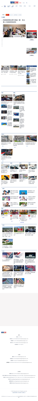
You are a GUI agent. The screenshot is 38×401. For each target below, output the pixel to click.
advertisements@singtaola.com (29, 375)
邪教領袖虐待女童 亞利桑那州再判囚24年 (6, 102)
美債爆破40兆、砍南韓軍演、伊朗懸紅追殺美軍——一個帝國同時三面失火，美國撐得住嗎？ (23, 218)
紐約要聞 (5, 74)
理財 (29, 163)
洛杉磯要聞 (22, 75)
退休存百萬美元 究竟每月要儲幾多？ (32, 171)
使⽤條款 (20, 392)
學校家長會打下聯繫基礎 (22, 180)
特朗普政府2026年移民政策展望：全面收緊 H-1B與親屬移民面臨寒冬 (7, 287)
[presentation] (14, 30)
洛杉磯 (20, 75)
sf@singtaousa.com (22, 356)
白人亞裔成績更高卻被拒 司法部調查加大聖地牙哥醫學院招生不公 (33, 75)
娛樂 (3, 188)
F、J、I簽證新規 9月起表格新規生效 (7, 260)
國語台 (24, 2)
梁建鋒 (3, 217)
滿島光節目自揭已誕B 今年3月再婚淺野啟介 (14, 192)
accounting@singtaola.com (25, 379)
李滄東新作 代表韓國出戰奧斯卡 (31, 191)
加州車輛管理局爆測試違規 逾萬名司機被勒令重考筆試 (33, 70)
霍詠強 (30, 218)
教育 (20, 163)
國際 (14, 92)
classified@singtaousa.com (23, 360)
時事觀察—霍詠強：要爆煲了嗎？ (32, 216)
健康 (11, 163)
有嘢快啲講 (22, 222)
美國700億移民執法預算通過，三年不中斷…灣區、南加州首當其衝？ (19, 274)
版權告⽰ (24, 392)
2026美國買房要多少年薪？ (19, 234)
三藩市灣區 (11, 74)
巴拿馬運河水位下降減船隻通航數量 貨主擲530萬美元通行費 (22, 109)
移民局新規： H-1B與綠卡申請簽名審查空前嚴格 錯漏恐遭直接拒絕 (19, 261)
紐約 (2, 74)
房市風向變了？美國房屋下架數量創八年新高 (7, 246)
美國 (2, 92)
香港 (2, 146)
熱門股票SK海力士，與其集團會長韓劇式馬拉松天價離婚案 (14, 217)
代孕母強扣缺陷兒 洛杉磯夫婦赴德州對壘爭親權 (9, 118)
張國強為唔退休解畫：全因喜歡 (31, 203)
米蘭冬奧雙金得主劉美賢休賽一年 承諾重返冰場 (9, 113)
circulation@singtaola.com (30, 377)
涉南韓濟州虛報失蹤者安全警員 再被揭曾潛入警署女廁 (18, 103)
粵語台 (20, 2)
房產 (5, 6)
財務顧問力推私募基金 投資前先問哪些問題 (31, 182)
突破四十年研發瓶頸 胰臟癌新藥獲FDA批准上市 (9, 107)
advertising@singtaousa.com (23, 358)
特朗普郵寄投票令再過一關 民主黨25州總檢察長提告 (14, 21)
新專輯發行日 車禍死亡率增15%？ (13, 170)
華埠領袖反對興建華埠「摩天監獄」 (4, 71)
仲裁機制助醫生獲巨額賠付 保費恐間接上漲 (4, 171)
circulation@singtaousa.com (26, 362)
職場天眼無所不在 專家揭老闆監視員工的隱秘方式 (4, 182)
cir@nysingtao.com (24, 342)
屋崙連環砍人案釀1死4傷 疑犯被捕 (13, 71)
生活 (2, 163)
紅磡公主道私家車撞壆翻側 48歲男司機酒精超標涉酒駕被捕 (18, 144)
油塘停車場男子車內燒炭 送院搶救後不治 (6, 143)
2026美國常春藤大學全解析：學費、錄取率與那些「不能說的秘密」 (33, 81)
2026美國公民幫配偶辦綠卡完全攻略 (30, 273)
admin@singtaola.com (24, 373)
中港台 (2, 134)
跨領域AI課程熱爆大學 (22, 170)
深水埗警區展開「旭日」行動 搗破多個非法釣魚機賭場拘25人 (6, 158)
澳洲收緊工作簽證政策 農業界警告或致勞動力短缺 (22, 115)
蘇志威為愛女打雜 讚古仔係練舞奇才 (14, 197)
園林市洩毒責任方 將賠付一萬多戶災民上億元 (21, 72)
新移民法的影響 (4, 215)
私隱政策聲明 (15, 392)
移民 (8, 6)
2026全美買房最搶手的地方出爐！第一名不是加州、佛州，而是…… (7, 235)
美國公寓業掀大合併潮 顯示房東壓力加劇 (30, 234)
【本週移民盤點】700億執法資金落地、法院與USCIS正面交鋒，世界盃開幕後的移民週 (7, 274)
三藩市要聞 (15, 74)
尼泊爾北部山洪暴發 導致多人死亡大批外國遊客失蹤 (22, 121)
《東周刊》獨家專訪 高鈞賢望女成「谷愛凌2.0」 (31, 198)
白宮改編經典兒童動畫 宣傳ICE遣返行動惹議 (9, 124)
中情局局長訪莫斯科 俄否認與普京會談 (22, 126)
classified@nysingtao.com (22, 340)
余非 (12, 221)
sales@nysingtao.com (24, 338)
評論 (2, 208)
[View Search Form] (27, 3)
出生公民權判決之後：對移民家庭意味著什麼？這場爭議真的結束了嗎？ (30, 261)
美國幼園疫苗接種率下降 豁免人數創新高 (13, 181)
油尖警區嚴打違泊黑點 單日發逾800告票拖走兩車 (30, 143)
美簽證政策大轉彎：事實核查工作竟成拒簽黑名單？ (19, 286)
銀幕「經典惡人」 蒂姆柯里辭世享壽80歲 (14, 204)
